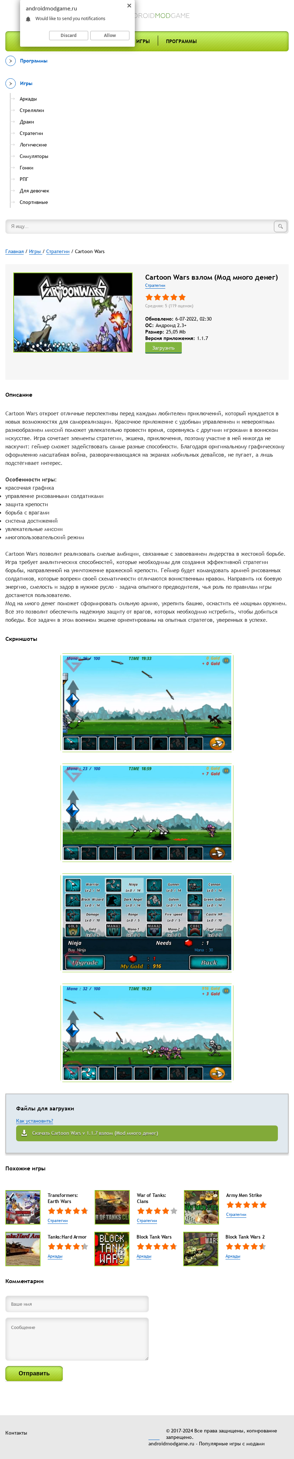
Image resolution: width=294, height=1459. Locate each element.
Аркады (55, 1256)
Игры (143, 41)
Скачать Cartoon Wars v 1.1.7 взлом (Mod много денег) (95, 1133)
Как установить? (34, 1121)
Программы (181, 41)
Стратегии (155, 285)
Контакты (16, 1433)
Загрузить (163, 348)
